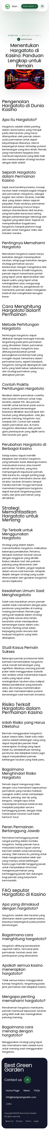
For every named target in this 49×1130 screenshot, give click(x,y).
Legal (36, 1121)
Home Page (12, 1090)
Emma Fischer (26, 39)
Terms (28, 1121)
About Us (9, 1121)
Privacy (19, 1121)
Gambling (13, 35)
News (27, 1090)
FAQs (37, 1090)
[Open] (42, 6)
